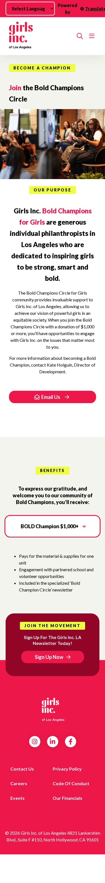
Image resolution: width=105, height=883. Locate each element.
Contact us (22, 768)
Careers (18, 783)
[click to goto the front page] (53, 709)
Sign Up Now (49, 657)
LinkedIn (52, 741)
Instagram (34, 741)
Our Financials (67, 798)
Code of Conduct (71, 783)
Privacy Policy (67, 768)
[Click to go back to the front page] (40, 36)
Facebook (70, 741)
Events (17, 798)
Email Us (50, 397)
